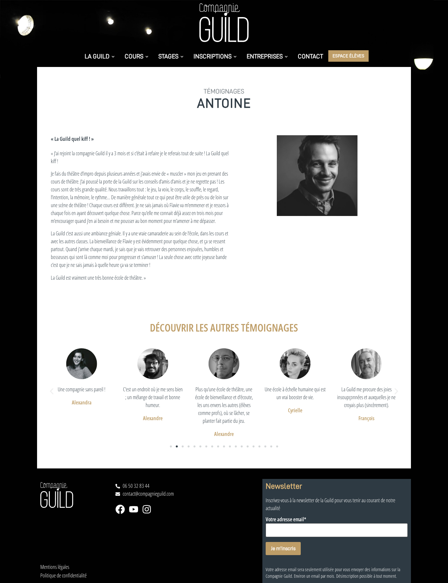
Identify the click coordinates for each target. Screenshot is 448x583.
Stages (168, 56)
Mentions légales (54, 567)
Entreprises (265, 56)
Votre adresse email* (286, 519)
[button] (52, 391)
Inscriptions (212, 56)
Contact (310, 56)
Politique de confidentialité (63, 575)
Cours (134, 56)
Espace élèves (348, 55)
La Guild (97, 56)
